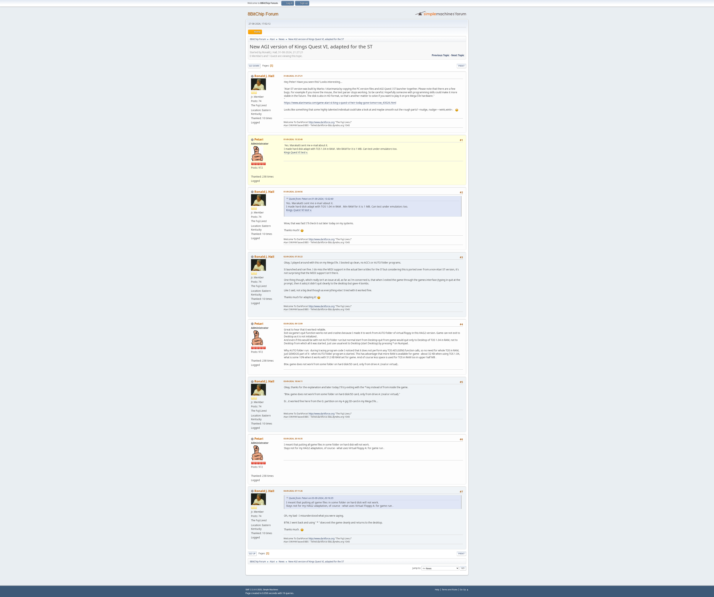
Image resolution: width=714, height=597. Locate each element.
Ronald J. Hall (264, 76)
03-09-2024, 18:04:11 (293, 381)
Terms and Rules (449, 589)
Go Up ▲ (464, 589)
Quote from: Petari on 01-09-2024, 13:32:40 (311, 198)
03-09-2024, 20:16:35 (293, 438)
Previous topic (440, 55)
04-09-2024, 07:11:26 (293, 490)
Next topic (457, 55)
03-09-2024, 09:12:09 (293, 323)
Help (437, 589)
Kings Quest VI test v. (296, 152)
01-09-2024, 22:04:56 (293, 191)
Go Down (254, 65)
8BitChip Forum (263, 13)
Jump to (416, 568)
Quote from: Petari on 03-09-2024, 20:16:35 (311, 498)
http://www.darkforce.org (322, 122)
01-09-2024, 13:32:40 (293, 139)
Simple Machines (270, 589)
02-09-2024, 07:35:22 (293, 256)
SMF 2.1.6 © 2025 (253, 589)
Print (461, 65)
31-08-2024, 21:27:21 (293, 75)
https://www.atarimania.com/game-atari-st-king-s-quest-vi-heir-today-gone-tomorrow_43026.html (340, 102)
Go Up (252, 553)
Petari (258, 139)
